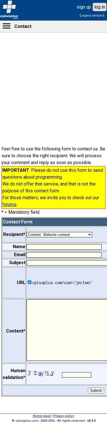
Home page (42, 416)
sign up (83, 7)
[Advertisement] (53, 182)
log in (99, 7)
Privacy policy (63, 416)
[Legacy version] (92, 15)
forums (9, 204)
